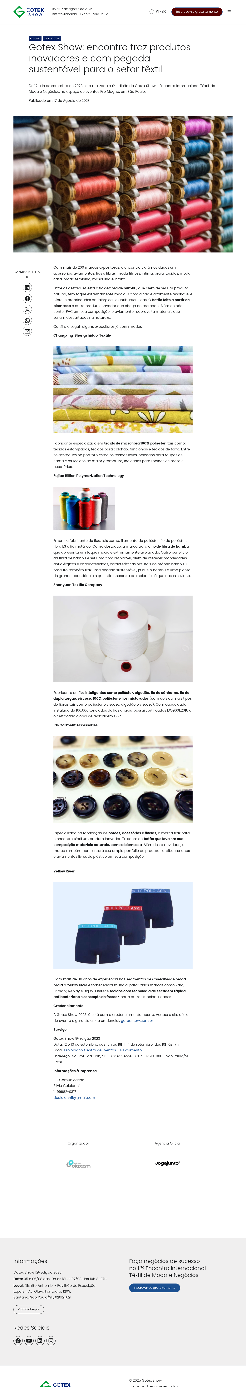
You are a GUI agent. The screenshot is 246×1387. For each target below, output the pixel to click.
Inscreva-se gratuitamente (197, 11)
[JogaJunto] (167, 1164)
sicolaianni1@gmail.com (74, 1098)
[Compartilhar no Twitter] (27, 309)
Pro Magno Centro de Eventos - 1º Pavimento (103, 1050)
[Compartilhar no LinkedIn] (27, 287)
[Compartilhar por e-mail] (27, 331)
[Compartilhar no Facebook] (27, 298)
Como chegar (28, 1309)
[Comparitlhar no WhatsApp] (27, 320)
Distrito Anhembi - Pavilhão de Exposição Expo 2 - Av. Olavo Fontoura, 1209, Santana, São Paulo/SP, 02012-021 (54, 1291)
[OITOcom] (78, 1164)
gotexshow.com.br (137, 1021)
